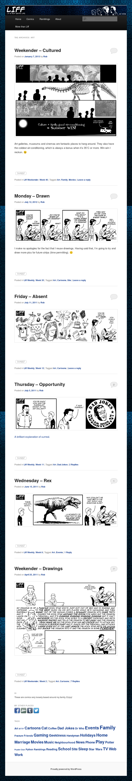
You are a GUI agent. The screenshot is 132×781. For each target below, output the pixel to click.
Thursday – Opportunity (39, 384)
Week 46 (44, 179)
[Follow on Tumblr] (30, 712)
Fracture (18, 735)
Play (100, 742)
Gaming (41, 735)
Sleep (83, 748)
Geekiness (57, 735)
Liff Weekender (31, 179)
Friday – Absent (30, 296)
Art (58, 179)
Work (18, 754)
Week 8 (39, 552)
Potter (109, 742)
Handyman (73, 735)
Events (59, 552)
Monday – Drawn (32, 196)
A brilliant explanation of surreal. (32, 436)
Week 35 (40, 280)
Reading (51, 749)
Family (64, 179)
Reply (68, 552)
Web (112, 749)
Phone (90, 742)
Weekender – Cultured (37, 50)
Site (69, 280)
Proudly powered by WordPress (66, 769)
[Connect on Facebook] (17, 712)
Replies (73, 464)
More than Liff (22, 26)
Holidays (88, 735)
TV (105, 749)
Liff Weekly (29, 280)
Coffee (52, 728)
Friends (28, 735)
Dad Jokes (62, 464)
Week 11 (40, 464)
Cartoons (61, 280)
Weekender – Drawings (38, 568)
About (58, 19)
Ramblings (45, 19)
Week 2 (43, 681)
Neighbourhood (65, 742)
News (80, 742)
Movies (72, 179)
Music (49, 742)
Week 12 (40, 368)
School (64, 749)
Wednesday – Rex (33, 480)
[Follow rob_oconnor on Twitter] (36, 712)
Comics (30, 19)
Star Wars (95, 749)
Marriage (22, 742)
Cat (44, 728)
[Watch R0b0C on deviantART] (23, 712)
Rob (45, 56)
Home (18, 19)
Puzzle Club (19, 749)
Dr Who (79, 728)
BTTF (21, 728)
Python (29, 749)
